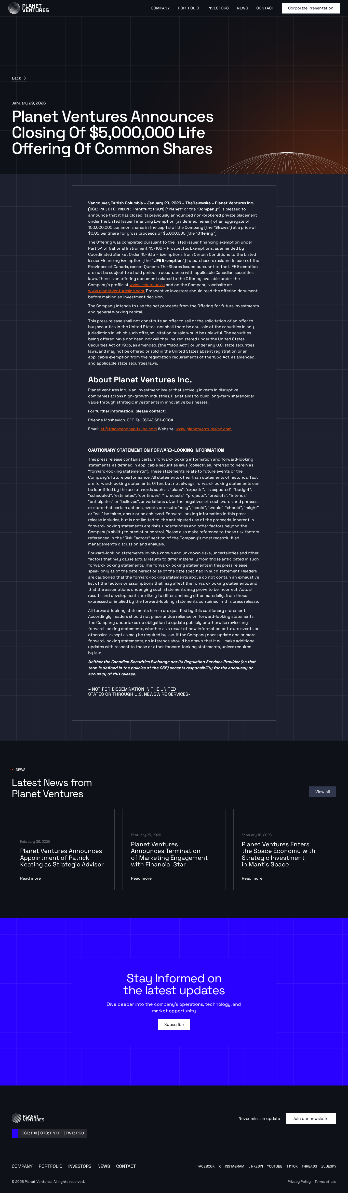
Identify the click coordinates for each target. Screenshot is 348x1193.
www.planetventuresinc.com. (116, 290)
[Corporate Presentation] (311, 8)
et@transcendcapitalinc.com (128, 429)
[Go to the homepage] (28, 1118)
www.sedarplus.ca (147, 284)
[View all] (322, 791)
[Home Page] (28, 8)
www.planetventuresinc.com (204, 429)
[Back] (19, 78)
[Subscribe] (174, 1024)
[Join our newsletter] (311, 1118)
